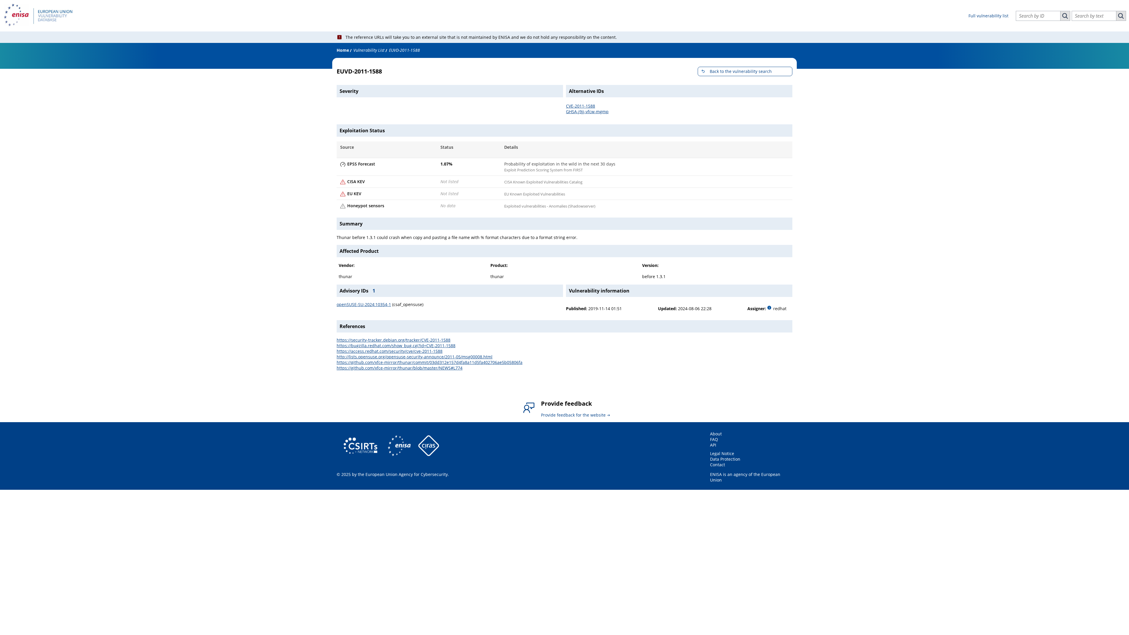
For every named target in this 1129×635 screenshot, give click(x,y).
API (713, 445)
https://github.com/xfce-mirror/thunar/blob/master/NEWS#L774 (399, 368)
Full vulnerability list (988, 16)
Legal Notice (722, 453)
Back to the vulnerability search (741, 71)
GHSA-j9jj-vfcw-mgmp (587, 111)
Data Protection (725, 459)
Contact (717, 464)
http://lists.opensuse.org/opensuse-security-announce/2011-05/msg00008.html (414, 357)
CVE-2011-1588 (580, 106)
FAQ (714, 439)
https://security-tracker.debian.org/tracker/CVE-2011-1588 (393, 340)
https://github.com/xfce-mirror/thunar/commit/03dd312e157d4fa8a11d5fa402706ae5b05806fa (429, 362)
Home (343, 50)
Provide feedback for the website (573, 415)
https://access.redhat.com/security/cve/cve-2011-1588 (389, 351)
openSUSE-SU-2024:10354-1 (364, 304)
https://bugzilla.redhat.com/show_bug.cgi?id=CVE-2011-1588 (396, 345)
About (716, 434)
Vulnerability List (369, 50)
